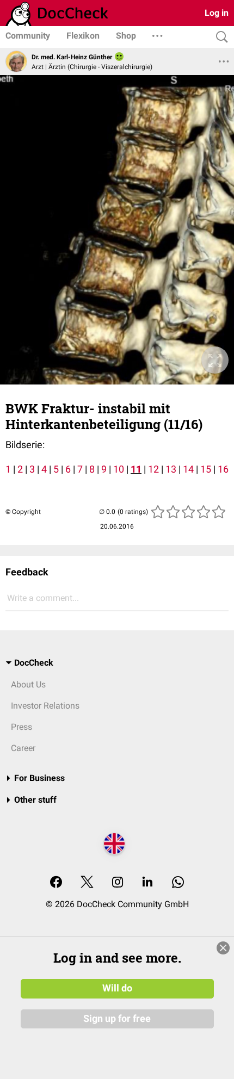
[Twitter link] (87, 883)
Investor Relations (45, 705)
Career (23, 748)
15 (205, 469)
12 (153, 469)
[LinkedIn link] (147, 883)
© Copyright (23, 512)
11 (136, 469)
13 (170, 469)
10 (118, 469)
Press (21, 727)
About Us (28, 684)
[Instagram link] (118, 883)
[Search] (219, 37)
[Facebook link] (56, 883)
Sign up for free (117, 1018)
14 (188, 469)
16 (223, 469)
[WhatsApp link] (178, 883)
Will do (117, 988)
